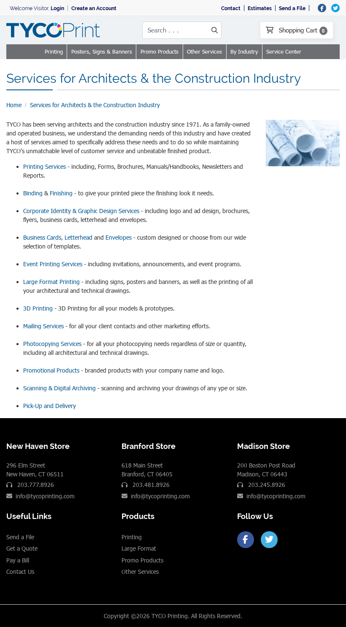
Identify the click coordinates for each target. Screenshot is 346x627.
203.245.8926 (265, 484)
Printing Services (44, 166)
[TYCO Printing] (54, 30)
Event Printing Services (52, 264)
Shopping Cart (301, 30)
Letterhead (78, 237)
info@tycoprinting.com (45, 496)
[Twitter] (269, 539)
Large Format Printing (51, 281)
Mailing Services (43, 326)
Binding (33, 193)
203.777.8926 (35, 484)
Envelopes (118, 237)
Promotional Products (51, 370)
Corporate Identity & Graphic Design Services (81, 210)
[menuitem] (54, 51)
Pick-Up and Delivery (49, 405)
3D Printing (38, 308)
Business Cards (42, 237)
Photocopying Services (52, 343)
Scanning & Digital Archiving (59, 388)
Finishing (61, 193)
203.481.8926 (150, 484)
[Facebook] (245, 539)
